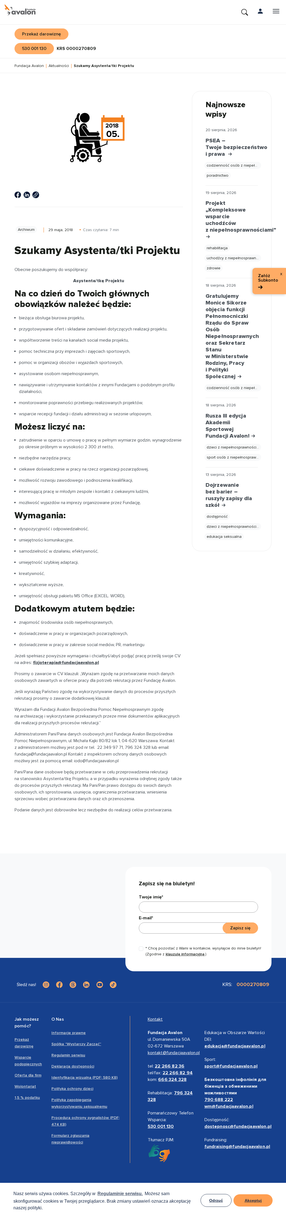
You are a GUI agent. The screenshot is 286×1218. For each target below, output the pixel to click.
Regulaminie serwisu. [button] (120, 1193)
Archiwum (26, 229)
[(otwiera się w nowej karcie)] (18, 194)
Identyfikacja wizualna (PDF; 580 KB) (84, 1077)
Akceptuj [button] (253, 1200)
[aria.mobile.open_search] (244, 12)
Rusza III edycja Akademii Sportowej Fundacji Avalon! (228, 426)
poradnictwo (217, 175)
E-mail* (146, 918)
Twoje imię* (151, 897)
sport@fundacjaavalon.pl (231, 1066)
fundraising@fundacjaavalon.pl (237, 1146)
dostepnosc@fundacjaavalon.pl (237, 1126)
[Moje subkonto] (260, 12)
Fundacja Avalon (29, 66)
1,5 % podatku (27, 1097)
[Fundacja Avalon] (19, 10)
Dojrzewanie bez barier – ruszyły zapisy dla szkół (229, 495)
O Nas (57, 1019)
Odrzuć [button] (216, 1200)
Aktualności (59, 66)
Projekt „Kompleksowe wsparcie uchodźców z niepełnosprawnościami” (232, 216)
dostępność (217, 516)
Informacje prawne (68, 1032)
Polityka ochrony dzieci (72, 1088)
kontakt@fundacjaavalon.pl (174, 1053)
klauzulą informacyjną (185, 954)
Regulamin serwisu (68, 1055)
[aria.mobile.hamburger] (275, 12)
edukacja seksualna (224, 536)
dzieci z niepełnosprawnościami (234, 447)
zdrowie (213, 268)
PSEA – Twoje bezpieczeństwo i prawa (232, 147)
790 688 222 (218, 1099)
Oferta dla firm (28, 1075)
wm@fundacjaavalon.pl (228, 1106)
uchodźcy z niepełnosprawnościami (234, 258)
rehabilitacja (217, 248)
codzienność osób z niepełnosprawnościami (234, 165)
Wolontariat (25, 1086)
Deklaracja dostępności (72, 1066)
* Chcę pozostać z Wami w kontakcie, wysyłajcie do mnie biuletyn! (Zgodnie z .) (203, 951)
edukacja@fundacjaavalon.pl (234, 1046)
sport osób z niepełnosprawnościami (234, 457)
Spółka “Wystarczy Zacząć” (76, 1044)
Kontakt (155, 1019)
